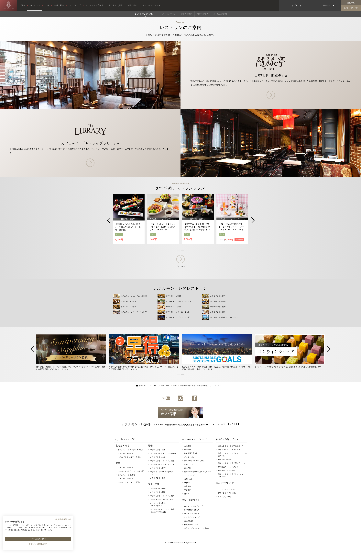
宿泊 (23, 5)
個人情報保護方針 (191, 453)
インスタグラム (180, 398)
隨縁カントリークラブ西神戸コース (231, 463)
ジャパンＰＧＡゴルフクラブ (229, 450)
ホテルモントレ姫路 (158, 478)
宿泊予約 (351, 3)
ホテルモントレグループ (148, 385)
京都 (175, 386)
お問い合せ (132, 5)
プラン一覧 (180, 266)
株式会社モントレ (191, 525)
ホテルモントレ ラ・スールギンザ (131, 471)
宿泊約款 (187, 468)
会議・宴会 (59, 5)
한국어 (186, 494)
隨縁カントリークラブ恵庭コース (230, 446)
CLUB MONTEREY (191, 510)
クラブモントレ (296, 5)
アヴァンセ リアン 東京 (227, 489)
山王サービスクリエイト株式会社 (197, 528)
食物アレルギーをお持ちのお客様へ (197, 472)
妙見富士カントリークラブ (228, 467)
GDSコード (188, 464)
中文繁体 (187, 486)
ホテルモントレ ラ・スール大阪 (162, 461)
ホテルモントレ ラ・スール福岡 (162, 496)
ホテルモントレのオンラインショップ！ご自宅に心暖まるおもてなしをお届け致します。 (289, 367)
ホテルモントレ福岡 (158, 492)
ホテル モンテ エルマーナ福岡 (161, 499)
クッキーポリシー (191, 457)
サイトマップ (189, 475)
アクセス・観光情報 (95, 5)
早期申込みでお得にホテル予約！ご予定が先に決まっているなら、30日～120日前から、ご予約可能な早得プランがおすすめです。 (143, 368)
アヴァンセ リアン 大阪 (227, 493)
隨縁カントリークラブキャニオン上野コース (230, 475)
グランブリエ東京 (225, 497)
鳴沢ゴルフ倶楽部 (225, 459)
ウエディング (75, 5)
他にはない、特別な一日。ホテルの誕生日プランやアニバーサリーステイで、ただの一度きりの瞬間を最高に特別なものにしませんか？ (70, 368)
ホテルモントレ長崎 (158, 488)
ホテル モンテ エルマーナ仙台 (129, 457)
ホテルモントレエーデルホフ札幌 (130, 450)
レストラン (35, 5)
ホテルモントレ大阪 (158, 457)
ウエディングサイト (191, 514)
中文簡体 (187, 490)
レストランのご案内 (145, 14)
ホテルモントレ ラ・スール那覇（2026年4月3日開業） (162, 510)
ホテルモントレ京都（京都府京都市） (194, 386)
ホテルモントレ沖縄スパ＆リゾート (158, 504)
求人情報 (180, 412)
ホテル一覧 (165, 386)
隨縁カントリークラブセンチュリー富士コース (232, 454)
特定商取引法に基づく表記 (194, 461)
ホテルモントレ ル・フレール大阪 (163, 453)
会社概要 (187, 446)
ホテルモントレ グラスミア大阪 (162, 464)
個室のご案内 (186, 14)
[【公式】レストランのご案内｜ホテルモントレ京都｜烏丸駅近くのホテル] (8, 5)
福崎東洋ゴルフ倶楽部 (226, 470)
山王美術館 (188, 521)
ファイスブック (194, 398)
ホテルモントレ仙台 (125, 453)
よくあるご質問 (115, 5)
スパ (47, 5)
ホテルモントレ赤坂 (125, 479)
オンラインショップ (151, 5)
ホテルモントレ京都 (136, 424)
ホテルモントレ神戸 (158, 468)
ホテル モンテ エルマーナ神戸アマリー (161, 473)
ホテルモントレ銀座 (125, 468)
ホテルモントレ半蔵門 (126, 475)
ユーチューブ (166, 398)
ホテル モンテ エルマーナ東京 (129, 482)
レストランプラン (168, 14)
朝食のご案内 (203, 14)
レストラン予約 (351, 8)
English (187, 483)
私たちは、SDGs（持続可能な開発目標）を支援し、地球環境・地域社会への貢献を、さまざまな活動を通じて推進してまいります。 (216, 368)
